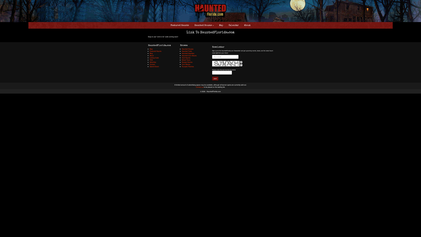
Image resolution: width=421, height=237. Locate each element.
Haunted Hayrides (188, 53)
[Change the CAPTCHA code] (241, 62)
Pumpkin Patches (188, 66)
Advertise (153, 62)
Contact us (199, 87)
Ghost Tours (186, 60)
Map (221, 25)
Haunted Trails (187, 51)
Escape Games (187, 62)
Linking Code (154, 58)
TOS (151, 60)
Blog (151, 53)
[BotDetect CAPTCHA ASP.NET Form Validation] (226, 63)
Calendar (234, 25)
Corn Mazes (186, 64)
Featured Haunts (180, 25)
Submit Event (154, 66)
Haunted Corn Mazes (189, 55)
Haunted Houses (203, 25)
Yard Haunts (186, 58)
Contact (152, 64)
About (247, 25)
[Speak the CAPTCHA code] (241, 65)
